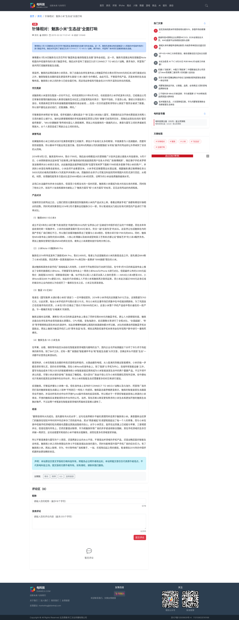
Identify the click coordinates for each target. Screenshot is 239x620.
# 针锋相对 (160, 141)
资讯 (108, 5)
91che (122, 5)
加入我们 (44, 600)
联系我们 (55, 600)
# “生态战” (195, 141)
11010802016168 (201, 617)
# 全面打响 (160, 147)
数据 (142, 5)
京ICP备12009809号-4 (181, 617)
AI (160, 5)
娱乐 (165, 5)
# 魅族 (172, 141)
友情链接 (66, 600)
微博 (54, 476)
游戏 (148, 5)
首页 (102, 5)
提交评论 (139, 537)
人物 (135, 5)
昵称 (34, 495)
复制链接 (70, 476)
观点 (129, 5)
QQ (60, 476)
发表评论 (36, 511)
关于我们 (34, 600)
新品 (154, 5)
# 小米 (183, 141)
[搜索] (206, 5)
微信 (46, 476)
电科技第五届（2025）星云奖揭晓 (170, 122)
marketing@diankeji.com (50, 605)
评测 (114, 5)
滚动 (171, 5)
